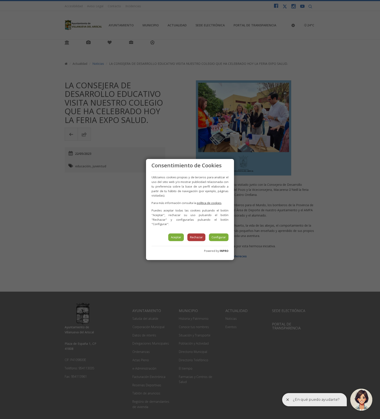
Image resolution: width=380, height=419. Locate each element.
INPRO (224, 251)
